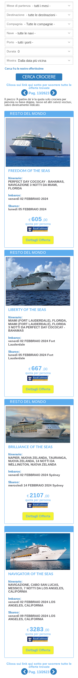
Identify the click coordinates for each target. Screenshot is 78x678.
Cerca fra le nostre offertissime (24, 68)
